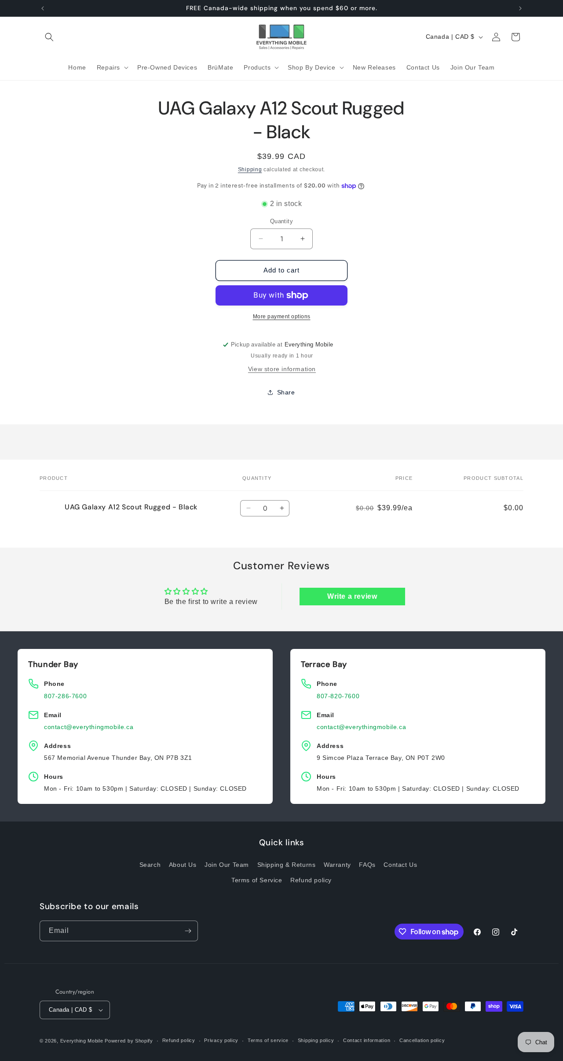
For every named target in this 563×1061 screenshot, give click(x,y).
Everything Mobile (81, 1040)
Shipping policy (316, 1040)
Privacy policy (221, 1040)
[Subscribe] (187, 931)
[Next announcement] (520, 8)
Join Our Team (227, 864)
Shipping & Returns (286, 864)
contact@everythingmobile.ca (88, 726)
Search (150, 864)
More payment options (282, 316)
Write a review (352, 596)
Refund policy (311, 880)
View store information (282, 368)
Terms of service (268, 1040)
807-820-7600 (338, 696)
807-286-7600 (65, 696)
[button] (49, 37)
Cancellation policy (422, 1040)
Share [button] (286, 392)
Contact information (366, 1040)
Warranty (337, 864)
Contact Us (400, 864)
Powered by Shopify (129, 1040)
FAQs (367, 864)
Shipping (250, 169)
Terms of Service (256, 880)
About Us (183, 864)
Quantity (281, 221)
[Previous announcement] (42, 8)
